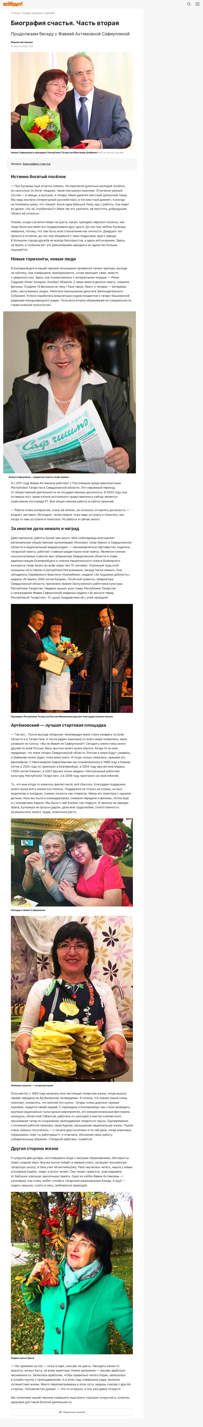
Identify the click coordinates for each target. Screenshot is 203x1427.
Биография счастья (37, 164)
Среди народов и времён (38, 13)
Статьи (15, 13)
